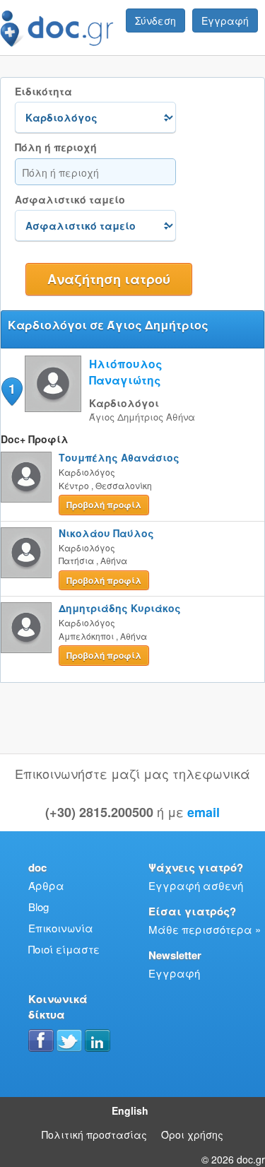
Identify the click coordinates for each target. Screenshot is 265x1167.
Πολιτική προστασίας (94, 1134)
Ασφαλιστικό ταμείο (70, 199)
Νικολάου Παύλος (106, 533)
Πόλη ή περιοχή (56, 147)
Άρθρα (46, 885)
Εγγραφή (225, 20)
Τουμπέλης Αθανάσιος (119, 457)
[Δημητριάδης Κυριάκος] (26, 627)
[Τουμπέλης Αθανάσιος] (26, 477)
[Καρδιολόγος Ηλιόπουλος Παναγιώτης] (53, 407)
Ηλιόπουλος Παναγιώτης (126, 372)
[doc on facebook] (41, 1040)
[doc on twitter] (69, 1040)
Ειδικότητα (43, 91)
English (130, 1110)
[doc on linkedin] (97, 1040)
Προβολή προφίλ (103, 504)
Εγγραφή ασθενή (195, 885)
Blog (38, 906)
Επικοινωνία (60, 927)
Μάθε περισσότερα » (204, 929)
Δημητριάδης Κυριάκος (120, 608)
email (203, 812)
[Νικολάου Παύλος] (26, 552)
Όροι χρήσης (192, 1134)
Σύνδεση (155, 20)
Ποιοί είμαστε (64, 949)
